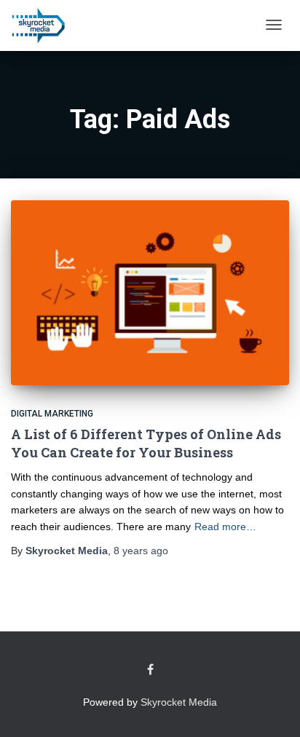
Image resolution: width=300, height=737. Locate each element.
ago (141, 550)
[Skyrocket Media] (38, 25)
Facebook (150, 670)
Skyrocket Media (179, 702)
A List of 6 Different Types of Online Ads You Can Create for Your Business (146, 443)
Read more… (225, 526)
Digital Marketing (52, 414)
